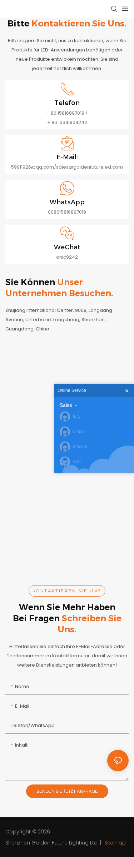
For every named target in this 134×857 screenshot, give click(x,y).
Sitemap (114, 842)
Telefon (67, 103)
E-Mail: (67, 157)
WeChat (67, 247)
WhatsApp (67, 202)
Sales (66, 405)
